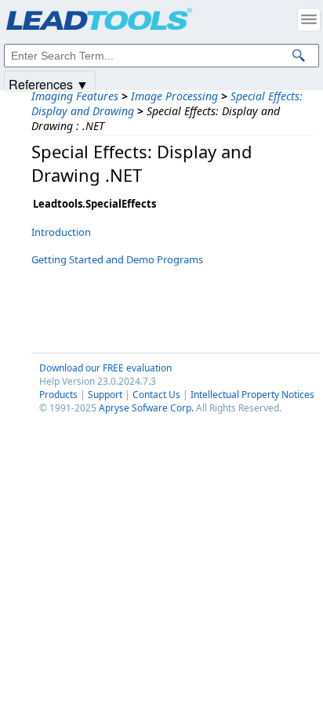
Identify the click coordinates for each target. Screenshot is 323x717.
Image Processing (174, 96)
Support (105, 394)
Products (58, 394)
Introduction (61, 232)
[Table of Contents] (309, 19)
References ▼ (49, 83)
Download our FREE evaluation (105, 368)
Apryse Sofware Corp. (146, 408)
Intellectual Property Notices (252, 394)
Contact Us (156, 394)
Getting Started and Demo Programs (117, 259)
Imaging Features (74, 96)
